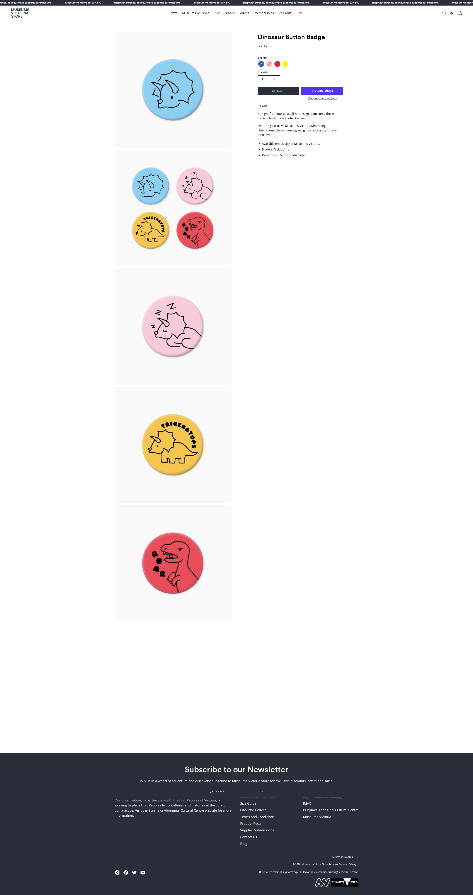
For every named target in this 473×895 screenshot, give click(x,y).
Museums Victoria (317, 817)
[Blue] (261, 64)
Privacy (353, 864)
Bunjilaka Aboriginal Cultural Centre (176, 810)
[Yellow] (285, 64)
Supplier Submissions (257, 830)
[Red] (277, 64)
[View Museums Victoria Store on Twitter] (134, 872)
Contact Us (248, 837)
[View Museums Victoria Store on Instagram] (117, 872)
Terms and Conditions (257, 817)
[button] (444, 13)
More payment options (322, 98)
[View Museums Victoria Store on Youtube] (143, 872)
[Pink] (269, 64)
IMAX (307, 803)
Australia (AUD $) (343, 857)
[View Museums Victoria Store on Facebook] (126, 872)
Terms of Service (338, 864)
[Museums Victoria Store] (20, 13)
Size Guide (248, 803)
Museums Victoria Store (315, 864)
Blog (243, 843)
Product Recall (251, 823)
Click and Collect (253, 810)
